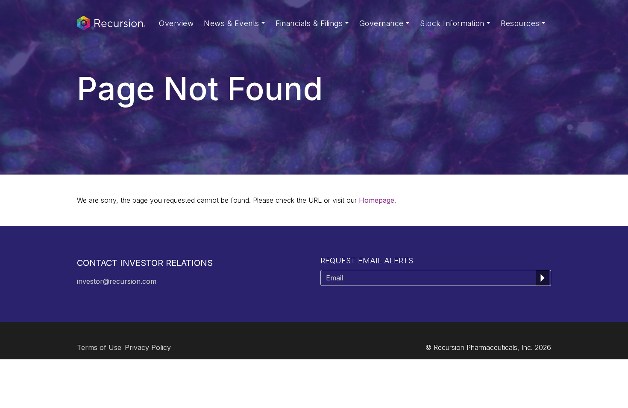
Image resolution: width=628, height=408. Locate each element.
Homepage (376, 200)
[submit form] (542, 278)
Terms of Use (99, 347)
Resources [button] (520, 23)
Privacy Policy (148, 347)
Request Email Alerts (366, 260)
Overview (176, 23)
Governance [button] (381, 23)
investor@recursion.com (116, 281)
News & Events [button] (231, 23)
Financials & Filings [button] (309, 23)
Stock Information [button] (452, 23)
